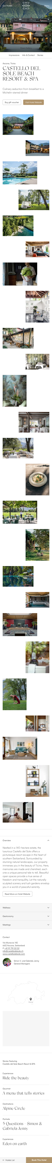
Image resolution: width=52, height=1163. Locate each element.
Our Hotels (7, 5)
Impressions (14, 55)
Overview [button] (7, 840)
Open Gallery (26, 48)
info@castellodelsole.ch (13, 951)
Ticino (13, 63)
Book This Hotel (39, 1160)
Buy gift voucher (12, 102)
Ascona (6, 63)
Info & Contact (28, 55)
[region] (26, 1028)
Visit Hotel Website (33, 102)
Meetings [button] (7, 924)
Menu (46, 5)
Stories (40, 55)
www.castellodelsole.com (14, 954)
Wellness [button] (6, 907)
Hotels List (10, 1160)
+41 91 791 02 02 (11, 948)
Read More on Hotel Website (17, 894)
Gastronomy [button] (8, 916)
